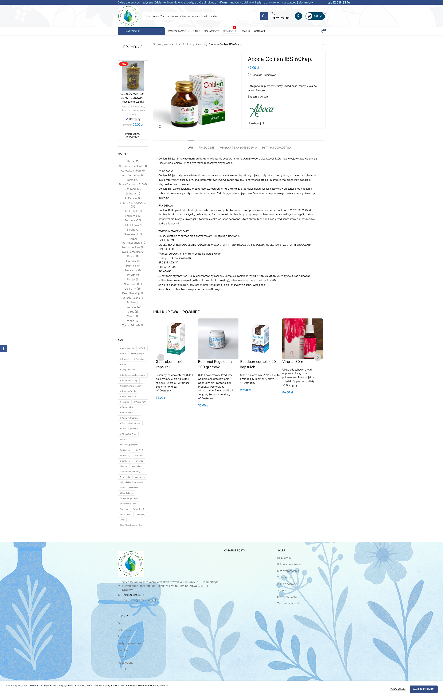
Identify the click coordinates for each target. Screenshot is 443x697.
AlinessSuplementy (129, 444)
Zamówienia (284, 577)
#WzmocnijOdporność (130, 423)
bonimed (139, 455)
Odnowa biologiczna (132, 106)
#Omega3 (124, 359)
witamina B (138, 509)
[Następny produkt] (323, 44)
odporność (140, 477)
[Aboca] (261, 110)
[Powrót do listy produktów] (319, 44)
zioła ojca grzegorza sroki (131, 525)
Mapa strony (125, 662)
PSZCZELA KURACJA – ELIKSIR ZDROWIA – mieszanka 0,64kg (133, 97)
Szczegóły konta (287, 597)
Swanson (124, 509)
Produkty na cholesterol (170, 375)
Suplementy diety (272, 86)
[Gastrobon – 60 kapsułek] (176, 338)
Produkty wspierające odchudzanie (211, 388)
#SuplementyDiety (128, 380)
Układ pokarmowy (196, 44)
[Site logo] (128, 16)
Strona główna (162, 44)
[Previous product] (315, 44)
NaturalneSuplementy (130, 471)
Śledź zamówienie (288, 571)
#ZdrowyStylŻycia (128, 434)
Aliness (123, 439)
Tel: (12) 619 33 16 (133, 595)
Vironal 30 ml (293, 361)
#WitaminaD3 (126, 407)
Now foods (125, 477)
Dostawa (123, 649)
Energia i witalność (178, 383)
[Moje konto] (298, 16)
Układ (178, 44)
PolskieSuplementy (129, 487)
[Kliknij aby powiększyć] (160, 126)
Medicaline (137, 466)
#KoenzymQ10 (137, 353)
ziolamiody (141, 514)
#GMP (123, 353)
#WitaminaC (140, 401)
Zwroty (122, 656)
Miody (133, 114)
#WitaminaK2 (126, 412)
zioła (122, 519)
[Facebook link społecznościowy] (263, 123)
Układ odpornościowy (132, 110)
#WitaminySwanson (129, 417)
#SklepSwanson (127, 369)
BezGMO (139, 450)
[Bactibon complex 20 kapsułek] (260, 338)
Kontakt (123, 669)
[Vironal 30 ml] (302, 338)
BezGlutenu (125, 450)
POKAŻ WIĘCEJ (398, 688)
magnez (123, 466)
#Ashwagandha (127, 348)
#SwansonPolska (128, 396)
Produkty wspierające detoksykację (215, 377)
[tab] (191, 146)
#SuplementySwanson (130, 385)
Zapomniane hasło (288, 603)
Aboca (264, 96)
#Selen (123, 364)
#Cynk (142, 348)
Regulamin (124, 636)
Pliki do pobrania (287, 584)
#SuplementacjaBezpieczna (132, 375)
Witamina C (125, 514)
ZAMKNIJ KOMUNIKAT (423, 689)
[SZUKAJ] (264, 16)
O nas (121, 623)
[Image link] (131, 563)
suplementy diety (128, 503)
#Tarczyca (124, 401)
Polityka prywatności (130, 643)
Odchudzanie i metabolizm (214, 383)
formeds (139, 461)
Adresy (281, 590)
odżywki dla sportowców (131, 482)
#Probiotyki (139, 359)
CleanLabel (125, 461)
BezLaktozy (125, 455)
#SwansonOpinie (128, 391)
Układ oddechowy (292, 369)
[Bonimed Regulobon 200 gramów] (218, 338)
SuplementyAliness (129, 498)
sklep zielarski (126, 493)
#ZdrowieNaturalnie (129, 428)
